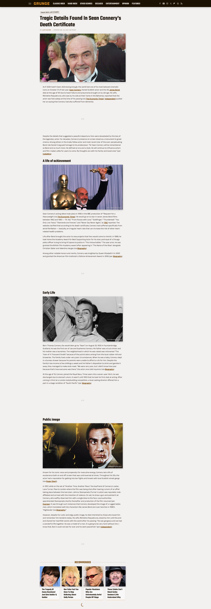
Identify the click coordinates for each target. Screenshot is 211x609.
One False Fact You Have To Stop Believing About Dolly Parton (71, 593)
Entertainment (112, 3)
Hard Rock (72, 3)
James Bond (114, 90)
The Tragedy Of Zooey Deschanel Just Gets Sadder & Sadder (49, 593)
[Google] (178, 3)
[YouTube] (164, 3)
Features (136, 3)
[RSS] (181, 3)
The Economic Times (94, 99)
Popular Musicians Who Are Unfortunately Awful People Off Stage (93, 593)
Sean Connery (75, 90)
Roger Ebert (51, 481)
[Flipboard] (174, 3)
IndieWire (47, 154)
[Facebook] (160, 3)
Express (46, 504)
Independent (110, 99)
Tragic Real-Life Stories (50, 12)
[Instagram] (167, 3)
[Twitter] (171, 3)
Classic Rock (59, 3)
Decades (99, 3)
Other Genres (86, 3)
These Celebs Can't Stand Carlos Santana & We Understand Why (114, 593)
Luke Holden (46, 30)
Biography (81, 248)
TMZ (106, 223)
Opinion (125, 3)
